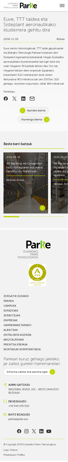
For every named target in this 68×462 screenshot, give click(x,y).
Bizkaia (61, 39)
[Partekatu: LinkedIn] (23, 99)
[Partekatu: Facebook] (5, 99)
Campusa (9, 305)
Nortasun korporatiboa (22, 349)
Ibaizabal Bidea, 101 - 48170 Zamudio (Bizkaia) (33, 391)
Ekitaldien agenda (17, 334)
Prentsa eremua (15, 344)
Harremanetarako (17, 325)
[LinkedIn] (41, 431)
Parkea (8, 301)
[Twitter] (34, 431)
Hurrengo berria (31, 119)
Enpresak (10, 320)
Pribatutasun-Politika (14, 454)
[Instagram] (26, 431)
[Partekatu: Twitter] (14, 99)
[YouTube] (48, 431)
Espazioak (10, 310)
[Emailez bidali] (32, 99)
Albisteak (11, 180)
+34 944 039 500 (18, 406)
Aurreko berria (36, 110)
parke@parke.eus (18, 419)
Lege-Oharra (10, 450)
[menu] (62, 5)
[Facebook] (19, 431)
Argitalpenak (13, 339)
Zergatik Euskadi (16, 296)
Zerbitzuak (11, 315)
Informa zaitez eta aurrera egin (27, 371)
